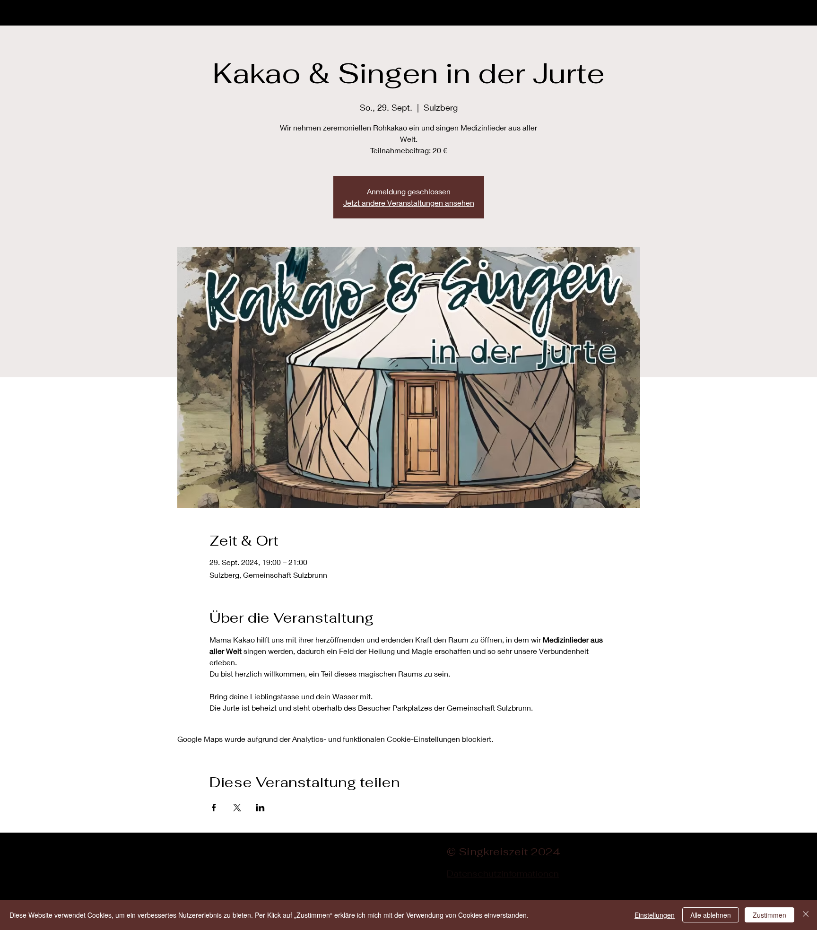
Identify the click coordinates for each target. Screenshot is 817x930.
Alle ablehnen (710, 915)
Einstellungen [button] (654, 915)
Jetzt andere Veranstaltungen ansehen (408, 202)
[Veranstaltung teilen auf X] (237, 807)
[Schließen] (805, 914)
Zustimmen (769, 915)
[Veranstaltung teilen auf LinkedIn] (260, 807)
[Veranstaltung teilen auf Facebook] (213, 807)
